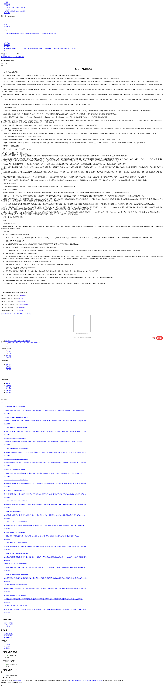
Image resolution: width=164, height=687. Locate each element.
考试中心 (7, 2)
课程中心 (7, 26)
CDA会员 (22, 7)
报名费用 (8, 368)
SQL (46, 75)
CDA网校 (7, 4)
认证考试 (7, 43)
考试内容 (8, 355)
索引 (29, 204)
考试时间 (8, 366)
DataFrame (111, 226)
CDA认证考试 (8, 625)
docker (59, 99)
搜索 (18, 53)
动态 (5, 50)
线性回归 (44, 104)
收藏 (2, 65)
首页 (5, 24)
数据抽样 (23, 84)
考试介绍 (8, 351)
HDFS (88, 78)
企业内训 (7, 46)
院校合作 (7, 45)
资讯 (5, 48)
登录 (3, 55)
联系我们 (7, 13)
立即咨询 (159, 338)
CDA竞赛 (7, 7)
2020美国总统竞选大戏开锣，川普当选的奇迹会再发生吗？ (22, 342)
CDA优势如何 (8, 634)
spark (10, 72)
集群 (131, 99)
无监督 (12, 271)
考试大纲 (8, 353)
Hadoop (77, 75)
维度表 (20, 280)
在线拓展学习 (8, 637)
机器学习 (86, 69)
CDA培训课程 (8, 623)
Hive (14, 136)
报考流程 (8, 364)
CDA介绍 (7, 644)
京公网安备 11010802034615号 (93, 680)
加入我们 (7, 646)
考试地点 (8, 357)
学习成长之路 (8, 635)
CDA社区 (7, 5)
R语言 (90, 226)
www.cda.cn (17, 680)
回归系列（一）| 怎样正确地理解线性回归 (17, 341)
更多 (2, 402)
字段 (113, 133)
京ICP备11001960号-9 (75, 680)
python (75, 81)
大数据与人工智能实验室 (12, 11)
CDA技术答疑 (14, 7)
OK (2, 685)
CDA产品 (7, 9)
